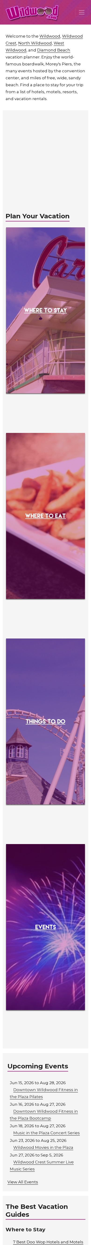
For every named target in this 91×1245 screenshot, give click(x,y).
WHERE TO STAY (45, 310)
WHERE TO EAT (45, 515)
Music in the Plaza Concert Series (46, 1133)
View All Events (22, 1182)
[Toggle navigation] (81, 12)
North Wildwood (35, 43)
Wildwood (49, 36)
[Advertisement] (45, 158)
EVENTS (45, 927)
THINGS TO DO (45, 721)
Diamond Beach (53, 50)
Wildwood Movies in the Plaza (43, 1147)
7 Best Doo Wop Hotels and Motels (48, 1242)
